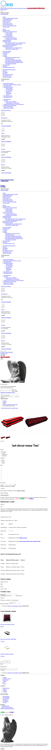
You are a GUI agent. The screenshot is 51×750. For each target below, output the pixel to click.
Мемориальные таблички (10, 63)
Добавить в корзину (21, 490)
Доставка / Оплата (7, 678)
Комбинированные (7, 40)
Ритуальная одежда (7, 75)
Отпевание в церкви (8, 95)
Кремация (6, 100)
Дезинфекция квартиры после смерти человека (14, 104)
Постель (4, 70)
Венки (4, 29)
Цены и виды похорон (6, 110)
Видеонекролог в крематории (10, 105)
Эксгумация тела (7, 99)
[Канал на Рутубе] (4, 711)
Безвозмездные (6, 688)
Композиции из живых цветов (11, 49)
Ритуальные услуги (5, 79)
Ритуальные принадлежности (9, 69)
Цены (1, 8)
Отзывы (18, 8)
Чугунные (5, 66)
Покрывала (5, 72)
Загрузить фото (19, 595)
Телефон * (2, 670)
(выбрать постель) (23, 537)
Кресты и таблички (7, 51)
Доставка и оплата (7, 8)
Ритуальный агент (7, 85)
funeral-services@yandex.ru (7, 707)
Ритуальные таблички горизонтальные (13, 61)
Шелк (3, 460)
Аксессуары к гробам (7, 23)
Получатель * (3, 668)
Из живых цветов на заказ (11, 37)
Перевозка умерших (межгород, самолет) (12, 84)
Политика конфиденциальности (7, 708)
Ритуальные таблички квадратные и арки (14, 62)
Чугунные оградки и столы (9, 67)
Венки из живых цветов (8, 36)
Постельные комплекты (8, 74)
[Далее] (9, 661)
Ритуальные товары (5, 12)
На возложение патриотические (10, 45)
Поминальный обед (8, 97)
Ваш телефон (15, 391)
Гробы (4, 17)
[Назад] (5, 661)
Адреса (4, 683)
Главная (4, 677)
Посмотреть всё (3, 9)
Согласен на (12, 606)
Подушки (5, 73)
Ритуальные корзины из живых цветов (13, 44)
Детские (8, 94)
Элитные (5, 691)
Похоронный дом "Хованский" (12, 103)
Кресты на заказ (6, 64)
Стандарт (4, 451)
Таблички (5, 56)
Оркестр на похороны (8, 106)
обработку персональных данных (14, 606)
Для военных (9, 93)
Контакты (25, 8)
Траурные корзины (7, 41)
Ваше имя (14, 389)
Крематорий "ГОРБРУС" (11, 101)
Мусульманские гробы (8, 24)
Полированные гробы (7, 19)
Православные (9, 88)
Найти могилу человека (9, 108)
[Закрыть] (1, 662)
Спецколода (4, 454)
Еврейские (8, 92)
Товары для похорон (7, 77)
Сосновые (5, 53)
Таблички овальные (9, 58)
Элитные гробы (6, 22)
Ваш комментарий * (4, 603)
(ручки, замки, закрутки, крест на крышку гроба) (30, 541)
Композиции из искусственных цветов (13, 47)
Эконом (4, 689)
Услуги (2, 80)
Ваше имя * (2, 594)
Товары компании (4, 14)
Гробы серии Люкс (7, 20)
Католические (9, 90)
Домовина (4, 455)
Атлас (3, 461)
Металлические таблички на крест (12, 57)
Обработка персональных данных (7, 392)
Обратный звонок (4, 398)
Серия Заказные (8, 34)
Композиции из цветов (8, 46)
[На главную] (25, 3)
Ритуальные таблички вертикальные (13, 59)
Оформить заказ (25, 672)
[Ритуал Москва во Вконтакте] (1, 711)
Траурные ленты (6, 30)
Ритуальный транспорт (8, 83)
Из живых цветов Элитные (11, 39)
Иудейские (5, 700)
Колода (3, 453)
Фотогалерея (14, 8)
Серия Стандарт (8, 32)
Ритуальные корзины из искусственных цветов (15, 42)
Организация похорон (8, 87)
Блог (22, 8)
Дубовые (5, 55)
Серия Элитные (8, 35)
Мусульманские (9, 89)
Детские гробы (6, 26)
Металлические (6, 52)
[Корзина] (4, 355)
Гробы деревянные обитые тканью (10, 18)
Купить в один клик (4, 495)
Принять (2, 748)
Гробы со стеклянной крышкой (9, 25)
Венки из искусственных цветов (10, 31)
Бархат (3, 462)
